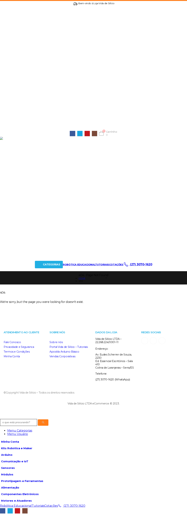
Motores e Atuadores (16, 500)
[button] (2, 417)
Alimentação (10, 487)
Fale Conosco (12, 342)
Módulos (7, 474)
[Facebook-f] (153, 340)
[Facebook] (72, 133)
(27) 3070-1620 (140, 264)
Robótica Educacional (79, 264)
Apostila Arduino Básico (64, 351)
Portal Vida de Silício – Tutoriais (68, 347)
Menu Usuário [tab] (17, 434)
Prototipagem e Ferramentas (22, 481)
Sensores (8, 468)
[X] (80, 133)
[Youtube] (87, 133)
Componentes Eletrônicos (20, 494)
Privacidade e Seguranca (19, 347)
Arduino (6, 454)
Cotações (116, 264)
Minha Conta (12, 356)
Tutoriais (102, 264)
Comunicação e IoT (14, 461)
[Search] (43, 422)
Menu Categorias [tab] (19, 430)
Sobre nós (56, 342)
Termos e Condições (17, 351)
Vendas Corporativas (62, 356)
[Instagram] (94, 133)
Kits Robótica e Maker (16, 448)
